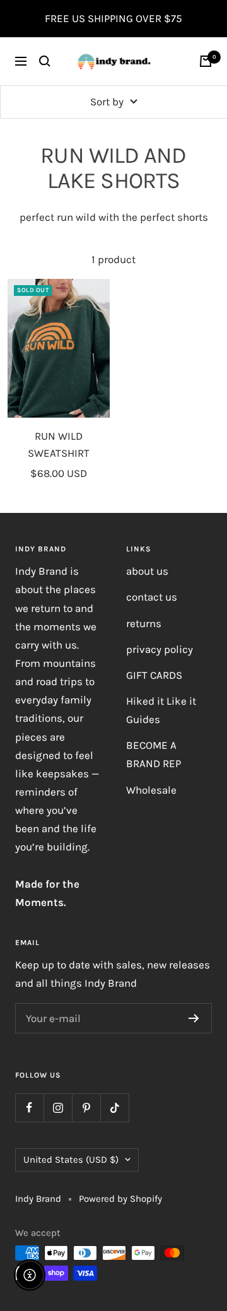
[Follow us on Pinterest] (86, 1107)
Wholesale (151, 790)
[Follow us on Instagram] (58, 1107)
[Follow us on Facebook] (29, 1107)
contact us (151, 597)
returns (143, 623)
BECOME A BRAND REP (153, 754)
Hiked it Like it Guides (161, 710)
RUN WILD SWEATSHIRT (59, 444)
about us (147, 571)
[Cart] (205, 61)
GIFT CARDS (154, 675)
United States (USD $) (71, 1159)
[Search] (44, 61)
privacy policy (159, 649)
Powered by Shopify (120, 1198)
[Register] (194, 1018)
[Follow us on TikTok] (114, 1107)
